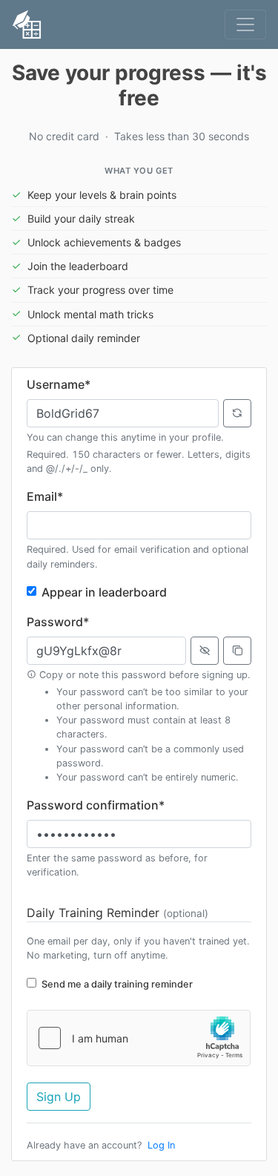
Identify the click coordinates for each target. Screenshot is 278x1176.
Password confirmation (96, 805)
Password (58, 621)
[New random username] (237, 413)
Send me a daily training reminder (117, 984)
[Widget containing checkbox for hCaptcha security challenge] (139, 1038)
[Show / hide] (205, 651)
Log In (161, 1145)
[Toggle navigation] (245, 24)
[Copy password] (237, 651)
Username (58, 384)
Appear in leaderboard (104, 592)
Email (45, 496)
